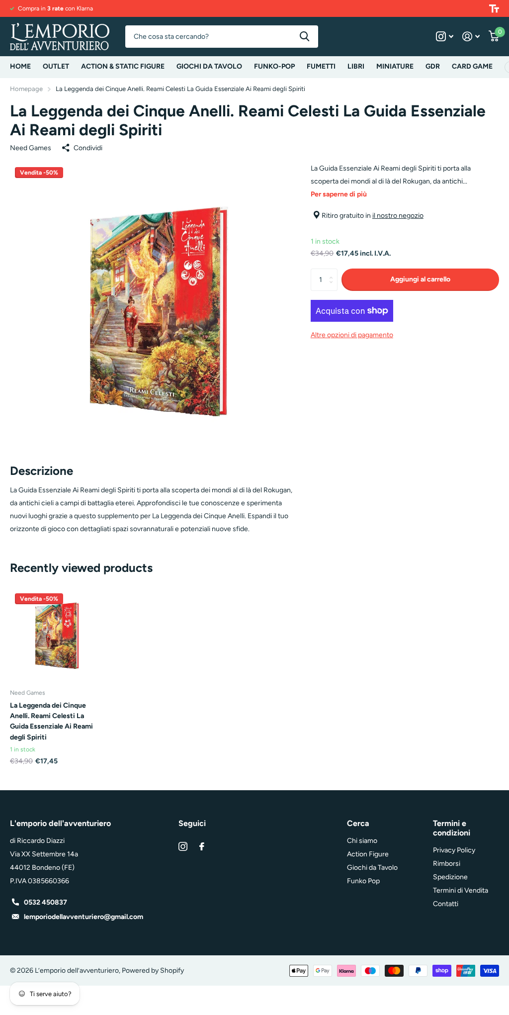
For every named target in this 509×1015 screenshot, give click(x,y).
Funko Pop (363, 881)
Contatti (445, 904)
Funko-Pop (274, 66)
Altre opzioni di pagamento (352, 335)
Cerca (304, 36)
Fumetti (321, 66)
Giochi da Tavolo (372, 867)
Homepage (26, 88)
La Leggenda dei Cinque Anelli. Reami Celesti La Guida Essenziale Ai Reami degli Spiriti (51, 721)
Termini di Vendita (460, 890)
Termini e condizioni (451, 828)
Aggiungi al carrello (420, 279)
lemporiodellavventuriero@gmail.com (83, 917)
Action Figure (368, 854)
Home (20, 66)
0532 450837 (45, 902)
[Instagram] (182, 846)
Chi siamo (362, 840)
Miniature (395, 66)
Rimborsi (446, 863)
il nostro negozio (398, 215)
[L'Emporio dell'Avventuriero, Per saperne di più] (444, 36)
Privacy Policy (454, 850)
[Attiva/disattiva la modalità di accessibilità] (494, 8)
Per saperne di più (339, 194)
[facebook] (201, 846)
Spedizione (450, 877)
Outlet (56, 66)
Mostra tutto (123, 67)
